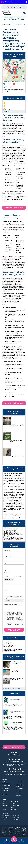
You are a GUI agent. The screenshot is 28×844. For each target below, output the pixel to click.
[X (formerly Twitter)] (7, 769)
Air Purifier (4, 794)
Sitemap (22, 771)
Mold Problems (19, 791)
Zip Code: (18, 576)
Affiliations (13, 809)
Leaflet (5, 81)
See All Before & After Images (12, 688)
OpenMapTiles (10, 81)
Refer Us (4, 809)
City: (5, 570)
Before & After (16, 815)
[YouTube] (10, 769)
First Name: (7, 550)
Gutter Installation (19, 788)
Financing (13, 803)
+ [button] (23, 76)
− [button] (23, 79)
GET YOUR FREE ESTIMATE (13, 747)
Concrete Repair (5, 788)
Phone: (6, 583)
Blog (3, 807)
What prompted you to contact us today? (13, 597)
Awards (12, 807)
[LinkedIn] (16, 769)
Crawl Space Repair (20, 782)
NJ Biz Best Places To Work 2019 (17, 712)
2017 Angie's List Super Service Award (16, 723)
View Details (6, 667)
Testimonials (15, 819)
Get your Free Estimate (14, 629)
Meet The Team (14, 801)
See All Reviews (8, 111)
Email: (6, 590)
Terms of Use (15, 771)
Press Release (5, 805)
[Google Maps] (14, 769)
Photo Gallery (16, 817)
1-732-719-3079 (14, 759)
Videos (3, 819)
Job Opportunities (15, 805)
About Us (4, 801)
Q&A (3, 803)
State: (6, 576)
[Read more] (12, 705)
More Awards (6, 732)
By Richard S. (7, 110)
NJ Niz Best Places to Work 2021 (17, 700)
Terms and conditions (11, 624)
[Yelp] (20, 769)
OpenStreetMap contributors (19, 81)
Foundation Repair (6, 785)
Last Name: (7, 556)
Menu (24, 13)
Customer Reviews (6, 815)
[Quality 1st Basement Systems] (6, 12)
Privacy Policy (20, 624)
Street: (6, 563)
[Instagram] (18, 769)
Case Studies (5, 817)
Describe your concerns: (10, 604)
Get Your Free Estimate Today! (14, 208)
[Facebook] (12, 769)
